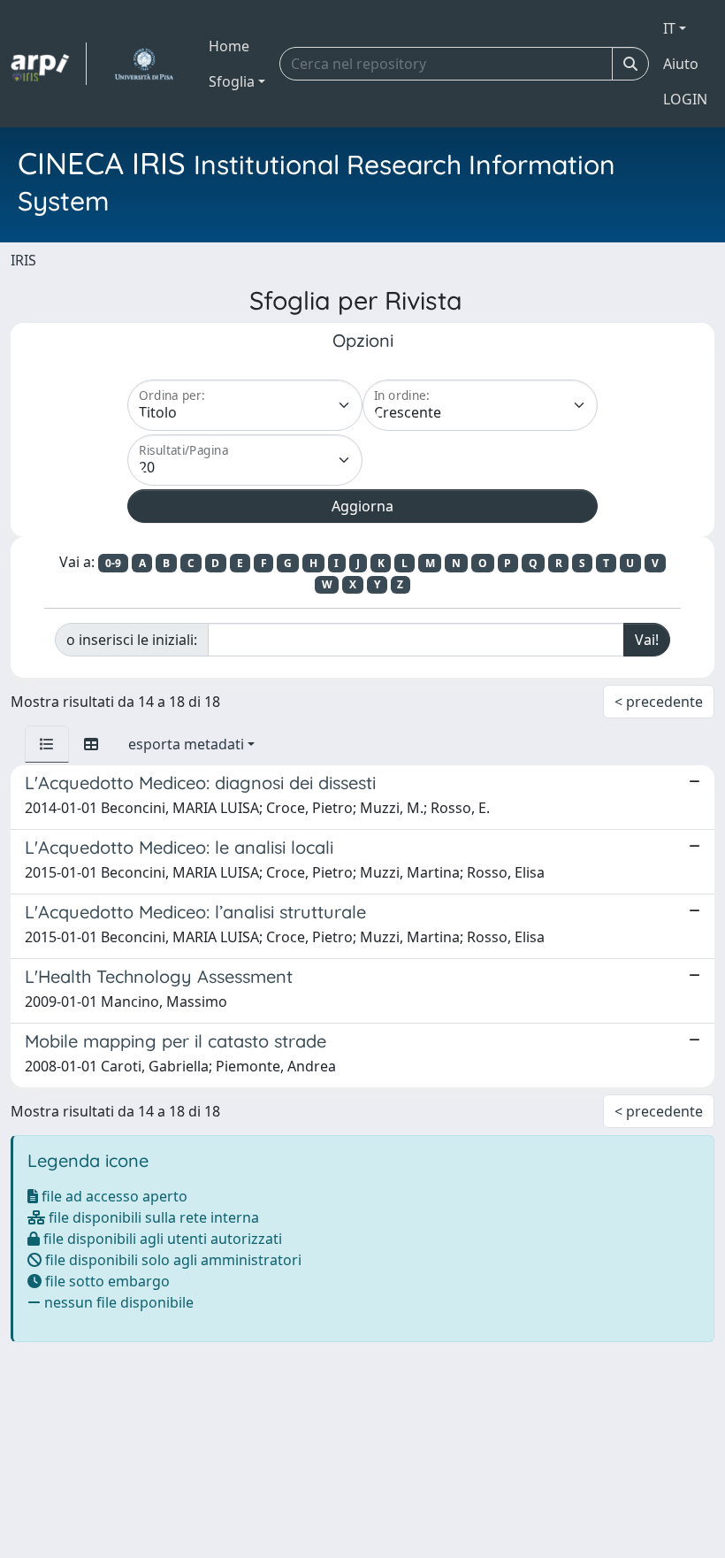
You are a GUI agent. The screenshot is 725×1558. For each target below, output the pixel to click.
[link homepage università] (144, 63)
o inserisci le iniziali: (131, 639)
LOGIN (685, 99)
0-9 (113, 563)
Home (229, 46)
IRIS (23, 260)
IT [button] (669, 28)
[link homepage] (49, 63)
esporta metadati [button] (186, 744)
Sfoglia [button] (232, 81)
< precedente (658, 701)
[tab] (47, 744)
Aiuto (680, 63)
